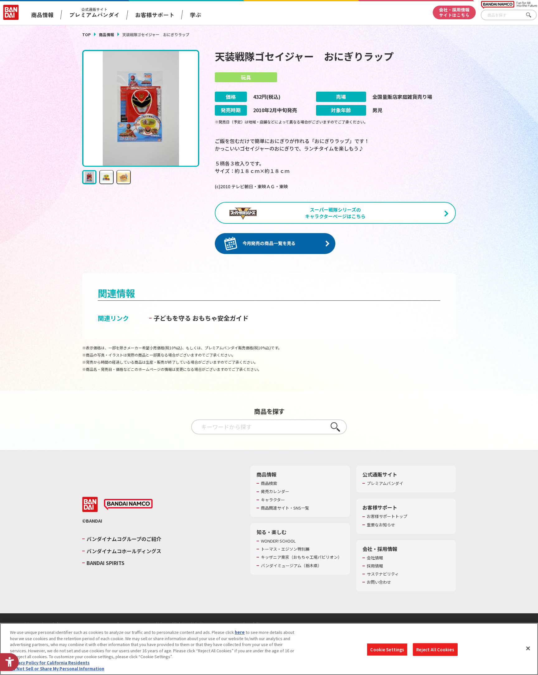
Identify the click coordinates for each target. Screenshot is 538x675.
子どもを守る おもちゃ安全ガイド (200, 318)
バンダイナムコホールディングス (124, 551)
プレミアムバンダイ (385, 483)
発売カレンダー (275, 491)
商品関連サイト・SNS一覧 (285, 508)
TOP (86, 34)
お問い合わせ (379, 582)
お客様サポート (154, 14)
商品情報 (106, 34)
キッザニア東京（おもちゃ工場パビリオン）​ (301, 557)
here (240, 632)
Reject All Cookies (435, 649)
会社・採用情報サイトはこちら (454, 12)
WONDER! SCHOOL (278, 541)
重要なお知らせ (381, 525)
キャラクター (273, 500)
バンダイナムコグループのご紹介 (124, 538)
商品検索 (269, 483)
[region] (269, 649)
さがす (532, 15)
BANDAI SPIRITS (106, 562)
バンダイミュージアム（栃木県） (291, 565)
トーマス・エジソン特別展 (285, 549)
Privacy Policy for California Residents (50, 663)
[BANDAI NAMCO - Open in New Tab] (128, 504)
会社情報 (375, 558)
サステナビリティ (383, 574)
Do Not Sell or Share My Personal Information (57, 669)
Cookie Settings (387, 649)
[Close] (528, 648)
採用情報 (375, 566)
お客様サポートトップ (387, 516)
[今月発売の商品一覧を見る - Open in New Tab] (275, 244)
